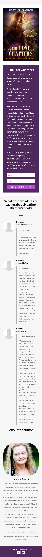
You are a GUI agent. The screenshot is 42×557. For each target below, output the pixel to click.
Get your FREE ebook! (21, 187)
